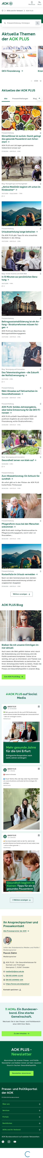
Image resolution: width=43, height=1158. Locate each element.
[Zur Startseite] (7, 3)
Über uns (6, 1104)
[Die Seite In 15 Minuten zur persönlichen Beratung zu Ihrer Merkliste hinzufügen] (40, 274)
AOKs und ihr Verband (15, 10)
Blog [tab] (35, 99)
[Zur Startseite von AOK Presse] (2, 11)
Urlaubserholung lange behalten (18, 232)
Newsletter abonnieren (21, 1073)
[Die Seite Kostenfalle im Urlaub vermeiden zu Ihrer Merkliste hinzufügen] (40, 571)
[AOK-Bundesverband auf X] (3, 1142)
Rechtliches (7, 1123)
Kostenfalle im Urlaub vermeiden (18, 575)
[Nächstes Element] (40, 81)
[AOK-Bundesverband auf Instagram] (9, 1142)
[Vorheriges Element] (32, 81)
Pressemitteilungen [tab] (20, 99)
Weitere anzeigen (20, 594)
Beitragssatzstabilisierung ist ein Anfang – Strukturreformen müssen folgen (20, 325)
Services (6, 1110)
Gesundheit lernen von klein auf (18, 460)
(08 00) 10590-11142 (14, 976)
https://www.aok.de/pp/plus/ (17, 984)
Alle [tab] (5, 99)
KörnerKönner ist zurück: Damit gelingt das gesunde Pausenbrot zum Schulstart (21, 139)
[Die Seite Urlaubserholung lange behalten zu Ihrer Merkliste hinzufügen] (40, 229)
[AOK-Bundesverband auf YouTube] (15, 1142)
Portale (6, 1117)
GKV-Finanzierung (11, 71)
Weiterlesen (7, 718)
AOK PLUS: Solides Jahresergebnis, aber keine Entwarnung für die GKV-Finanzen (21, 410)
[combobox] (21, 23)
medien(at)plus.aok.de (15, 971)
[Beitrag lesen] (21, 742)
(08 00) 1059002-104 (14, 980)
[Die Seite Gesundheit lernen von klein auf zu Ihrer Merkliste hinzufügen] (40, 457)
